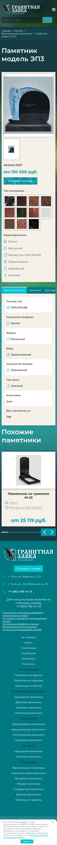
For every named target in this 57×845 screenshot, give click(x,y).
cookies (24, 822)
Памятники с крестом (28, 799)
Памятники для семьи (28, 712)
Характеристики (14, 290)
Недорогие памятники (29, 751)
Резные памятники (28, 783)
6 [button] (38, 532)
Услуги (29, 642)
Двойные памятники (28, 702)
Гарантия (35, 290)
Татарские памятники (28, 740)
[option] (28, 105)
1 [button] (4, 532)
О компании (28, 647)
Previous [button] (44, 532)
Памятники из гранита (28, 675)
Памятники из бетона (28, 685)
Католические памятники (28, 734)
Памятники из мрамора (28, 680)
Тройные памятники (28, 707)
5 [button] (31, 532)
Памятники (28, 658)
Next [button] (52, 532)
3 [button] (18, 532)
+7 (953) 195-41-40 (28, 606)
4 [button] (25, 532)
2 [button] (11, 532)
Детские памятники (28, 794)
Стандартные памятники (28, 789)
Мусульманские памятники (28, 729)
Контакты (29, 663)
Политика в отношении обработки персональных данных (22, 614)
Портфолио (28, 653)
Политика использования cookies (21, 629)
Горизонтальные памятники (28, 773)
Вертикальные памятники (29, 767)
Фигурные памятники (28, 778)
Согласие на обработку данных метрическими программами (20, 625)
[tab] (14, 290)
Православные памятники (28, 724)
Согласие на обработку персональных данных (24, 620)
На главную (28, 637)
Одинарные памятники (28, 696)
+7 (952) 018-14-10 (20, 591)
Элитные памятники (28, 756)
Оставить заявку (20, 181)
